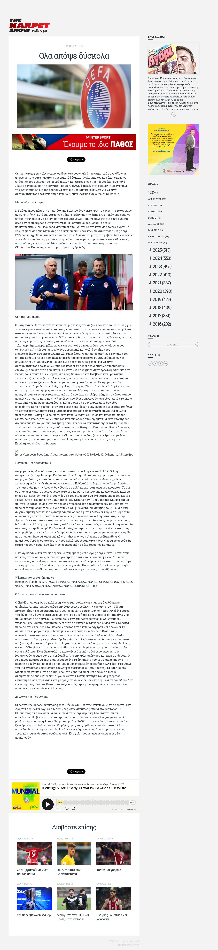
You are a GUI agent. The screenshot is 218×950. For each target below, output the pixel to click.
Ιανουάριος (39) (157, 242)
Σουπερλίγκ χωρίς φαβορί (34, 915)
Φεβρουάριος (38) (158, 236)
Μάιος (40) (154, 217)
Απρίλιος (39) (156, 223)
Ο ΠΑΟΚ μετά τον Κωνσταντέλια (69, 872)
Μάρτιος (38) (156, 230)
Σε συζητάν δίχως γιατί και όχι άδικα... (32, 872)
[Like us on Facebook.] (160, 363)
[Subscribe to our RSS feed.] (150, 363)
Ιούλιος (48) (155, 205)
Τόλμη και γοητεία (108, 870)
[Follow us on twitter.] (155, 363)
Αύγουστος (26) (157, 199)
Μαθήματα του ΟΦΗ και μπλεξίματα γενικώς (73, 917)
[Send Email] (165, 363)
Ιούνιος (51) (155, 211)
